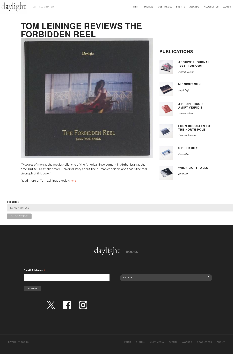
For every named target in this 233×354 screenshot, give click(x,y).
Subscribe (13, 201)
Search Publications (131, 270)
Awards (194, 7)
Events (180, 7)
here (73, 180)
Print (136, 7)
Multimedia (165, 7)
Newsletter (211, 7)
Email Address (34, 270)
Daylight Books (13, 7)
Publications (176, 51)
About (227, 7)
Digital (148, 7)
